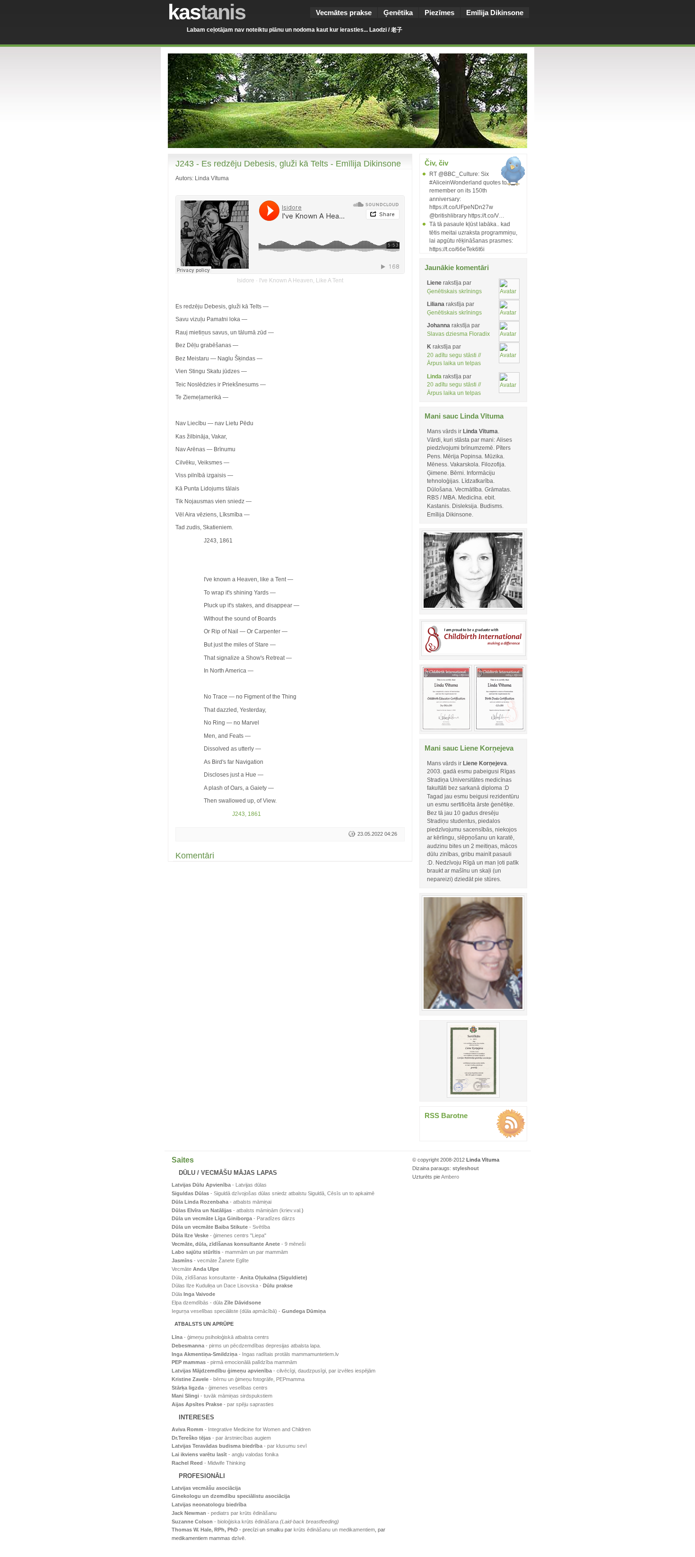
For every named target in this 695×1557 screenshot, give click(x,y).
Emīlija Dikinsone (494, 13)
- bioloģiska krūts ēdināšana (255, 1521)
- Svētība (221, 1227)
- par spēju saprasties (223, 1404)
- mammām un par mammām (230, 1252)
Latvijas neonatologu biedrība (209, 1504)
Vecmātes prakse (344, 13)
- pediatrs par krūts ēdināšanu (224, 1513)
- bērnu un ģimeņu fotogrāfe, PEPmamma (238, 1379)
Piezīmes (439, 13)
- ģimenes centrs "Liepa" (219, 1235)
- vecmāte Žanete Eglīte (210, 1260)
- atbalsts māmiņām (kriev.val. (237, 1210)
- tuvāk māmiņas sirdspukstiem (222, 1396)
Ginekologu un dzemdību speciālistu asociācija (231, 1496)
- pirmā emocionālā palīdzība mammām (234, 1362)
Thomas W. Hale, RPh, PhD (205, 1529)
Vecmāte (195, 1269)
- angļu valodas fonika (225, 1454)
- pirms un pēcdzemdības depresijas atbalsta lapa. (246, 1345)
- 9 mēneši (238, 1244)
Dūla (193, 1294)
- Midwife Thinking (208, 1463)
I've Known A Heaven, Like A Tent (301, 280)
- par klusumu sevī (239, 1446)
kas (206, 12)
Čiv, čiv (436, 163)
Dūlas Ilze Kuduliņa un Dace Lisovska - (232, 1285)
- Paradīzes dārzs (233, 1218)
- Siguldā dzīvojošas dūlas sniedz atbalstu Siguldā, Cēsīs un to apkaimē (273, 1193)
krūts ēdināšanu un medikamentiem (334, 1529)
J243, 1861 (246, 814)
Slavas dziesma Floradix (458, 334)
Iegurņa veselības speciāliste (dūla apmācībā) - (249, 1311)
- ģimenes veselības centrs (220, 1388)
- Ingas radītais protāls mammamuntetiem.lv (255, 1354)
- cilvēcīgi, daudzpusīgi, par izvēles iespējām (273, 1370)
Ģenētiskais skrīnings (454, 291)
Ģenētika (398, 13)
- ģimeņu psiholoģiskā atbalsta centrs (220, 1337)
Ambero (450, 1177)
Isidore (245, 280)
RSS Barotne (446, 1115)
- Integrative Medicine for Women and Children (241, 1429)
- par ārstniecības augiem (221, 1438)
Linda (434, 376)
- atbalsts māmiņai (221, 1202)
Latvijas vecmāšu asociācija (206, 1488)
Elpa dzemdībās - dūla (216, 1302)
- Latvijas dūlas (219, 1185)
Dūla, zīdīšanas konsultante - (239, 1277)
